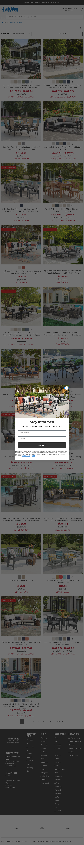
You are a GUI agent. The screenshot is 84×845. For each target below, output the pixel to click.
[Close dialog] (66, 388)
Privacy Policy (26, 455)
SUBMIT (42, 445)
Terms (33, 455)
